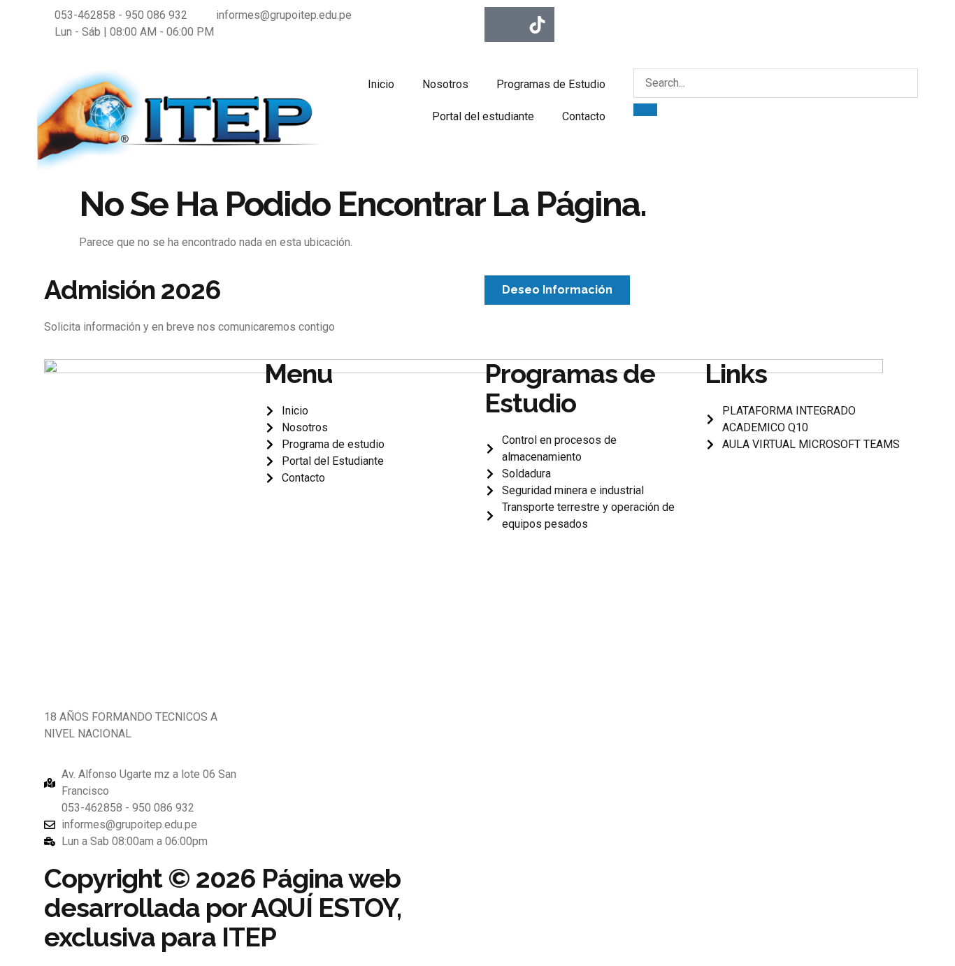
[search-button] (645, 109)
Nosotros (445, 84)
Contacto (583, 116)
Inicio (381, 84)
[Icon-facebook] (501, 24)
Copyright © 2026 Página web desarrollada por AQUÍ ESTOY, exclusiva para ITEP (222, 908)
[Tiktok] (536, 24)
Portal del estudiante (483, 116)
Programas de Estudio (550, 84)
